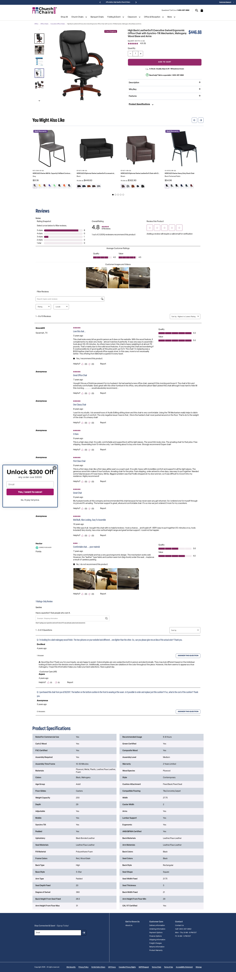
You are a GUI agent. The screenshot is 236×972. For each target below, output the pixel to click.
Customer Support (225, 2)
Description (134, 83)
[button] (39, 39)
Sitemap (199, 967)
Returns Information (156, 947)
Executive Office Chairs (58, 24)
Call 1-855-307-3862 (183, 929)
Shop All (64, 17)
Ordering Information (157, 929)
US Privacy (112, 967)
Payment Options (155, 933)
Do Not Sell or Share (98, 967)
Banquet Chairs (97, 17)
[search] (196, 10)
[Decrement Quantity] (130, 53)
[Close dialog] (54, 468)
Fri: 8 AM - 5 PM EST (183, 936)
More (169, 17)
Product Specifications (139, 104)
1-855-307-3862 (183, 10)
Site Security (71, 967)
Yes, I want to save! (30, 492)
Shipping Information (157, 940)
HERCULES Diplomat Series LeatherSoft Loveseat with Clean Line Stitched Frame (96, 173)
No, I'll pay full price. (30, 500)
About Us (128, 925)
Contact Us (179, 925)
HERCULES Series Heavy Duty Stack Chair (179, 173)
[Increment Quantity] (140, 53)
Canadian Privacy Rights (127, 967)
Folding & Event (114, 17)
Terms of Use (168, 967)
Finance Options (155, 936)
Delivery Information (157, 925)
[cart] (202, 12)
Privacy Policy (83, 967)
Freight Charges (155, 943)
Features (133, 96)
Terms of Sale (156, 967)
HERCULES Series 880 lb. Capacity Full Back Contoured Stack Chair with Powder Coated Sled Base (52, 173)
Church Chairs (77, 17)
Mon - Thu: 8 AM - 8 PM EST (186, 933)
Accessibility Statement (184, 967)
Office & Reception (152, 17)
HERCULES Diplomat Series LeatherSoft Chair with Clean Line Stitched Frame (140, 173)
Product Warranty (155, 950)
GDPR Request (144, 967)
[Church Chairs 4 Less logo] (44, 10)
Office (36, 24)
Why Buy (132, 89)
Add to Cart (164, 62)
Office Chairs (44, 24)
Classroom (132, 17)
